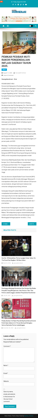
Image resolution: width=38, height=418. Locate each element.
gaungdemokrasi (20, 73)
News (4, 69)
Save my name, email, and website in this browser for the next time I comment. (9, 396)
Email (6, 373)
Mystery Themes (28, 416)
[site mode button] (31, 26)
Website (6, 381)
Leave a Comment (8, 75)
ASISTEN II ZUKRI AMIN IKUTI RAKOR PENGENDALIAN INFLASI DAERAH (33, 224)
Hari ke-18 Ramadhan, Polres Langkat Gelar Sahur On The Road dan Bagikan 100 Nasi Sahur (19, 259)
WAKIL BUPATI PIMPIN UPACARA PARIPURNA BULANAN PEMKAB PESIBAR (7, 224)
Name (6, 365)
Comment (7, 346)
